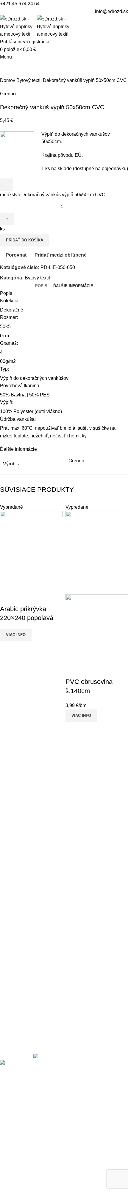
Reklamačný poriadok (23, 996)
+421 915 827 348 (33, 826)
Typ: (4, 368)
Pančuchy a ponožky (22, 921)
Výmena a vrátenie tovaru (27, 974)
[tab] (41, 286)
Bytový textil (29, 80)
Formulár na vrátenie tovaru (29, 985)
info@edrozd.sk (111, 11)
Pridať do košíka (24, 240)
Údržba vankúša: (18, 419)
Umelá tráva (13, 933)
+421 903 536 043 (33, 836)
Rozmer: (9, 317)
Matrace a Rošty (17, 910)
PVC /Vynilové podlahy (25, 944)
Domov (8, 80)
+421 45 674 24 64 (20, 3)
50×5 (5, 326)
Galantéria (11, 899)
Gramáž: (9, 343)
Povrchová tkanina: (20, 385)
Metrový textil (14, 866)
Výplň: (6, 402)
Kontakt (8, 963)
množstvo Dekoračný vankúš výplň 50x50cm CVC (52, 194)
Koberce (9, 877)
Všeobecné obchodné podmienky (35, 1019)
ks (2, 228)
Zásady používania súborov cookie (37, 1041)
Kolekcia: (10, 300)
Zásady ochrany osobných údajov (35, 1030)
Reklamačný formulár (22, 1007)
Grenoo (8, 93)
